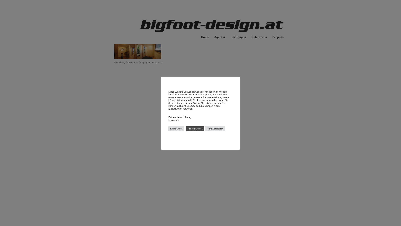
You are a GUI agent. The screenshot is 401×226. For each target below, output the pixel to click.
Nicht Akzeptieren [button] (215, 129)
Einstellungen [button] (176, 129)
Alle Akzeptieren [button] (195, 129)
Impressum (174, 120)
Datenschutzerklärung (179, 117)
